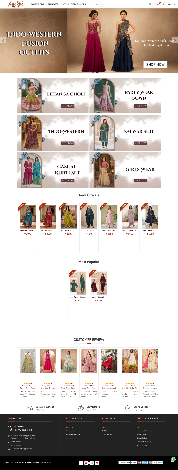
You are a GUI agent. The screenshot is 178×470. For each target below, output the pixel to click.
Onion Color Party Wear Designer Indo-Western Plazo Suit (89, 388)
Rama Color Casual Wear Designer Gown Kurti (68, 388)
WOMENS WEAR (38, 4)
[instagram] (91, 463)
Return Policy (142, 438)
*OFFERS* (65, 4)
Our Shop (70, 438)
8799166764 (23, 429)
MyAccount (106, 427)
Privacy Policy (142, 434)
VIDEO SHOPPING (78, 4)
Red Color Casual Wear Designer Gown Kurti (109, 388)
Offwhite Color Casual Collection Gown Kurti (130, 388)
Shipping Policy (142, 445)
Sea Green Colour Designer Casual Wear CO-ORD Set (78, 297)
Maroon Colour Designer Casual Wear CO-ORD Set (98, 297)
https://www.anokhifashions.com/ (36, 462)
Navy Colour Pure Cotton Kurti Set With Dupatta (130, 230)
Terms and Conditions (145, 431)
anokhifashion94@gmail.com (22, 449)
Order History (107, 434)
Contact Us (70, 431)
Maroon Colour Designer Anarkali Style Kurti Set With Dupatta (28, 230)
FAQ (138, 427)
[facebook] (81, 463)
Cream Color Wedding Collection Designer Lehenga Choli (150, 388)
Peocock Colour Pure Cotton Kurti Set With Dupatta (68, 231)
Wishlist (105, 431)
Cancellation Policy (144, 442)
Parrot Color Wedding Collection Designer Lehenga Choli (27, 388)
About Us (70, 427)
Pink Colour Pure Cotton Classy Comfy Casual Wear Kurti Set (89, 230)
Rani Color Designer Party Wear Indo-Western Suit (48, 388)
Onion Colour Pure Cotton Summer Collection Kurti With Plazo (109, 230)
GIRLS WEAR (53, 4)
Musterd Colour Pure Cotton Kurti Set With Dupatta (48, 230)
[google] (97, 463)
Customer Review (73, 434)
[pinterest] (86, 463)
